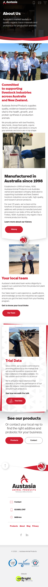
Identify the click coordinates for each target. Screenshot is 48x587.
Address (18, 517)
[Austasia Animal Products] (10, 3)
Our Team (11, 313)
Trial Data (18, 401)
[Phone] (34, 3)
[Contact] (39, 3)
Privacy (35, 526)
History (14, 229)
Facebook (21, 535)
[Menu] (45, 3)
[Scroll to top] (5, 465)
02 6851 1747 (19, 510)
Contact (33, 440)
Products (14, 440)
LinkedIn (27, 535)
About (22, 526)
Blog (28, 526)
